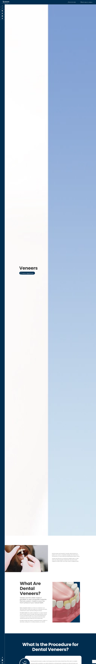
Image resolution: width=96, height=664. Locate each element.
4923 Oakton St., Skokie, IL (87, 2)
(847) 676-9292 (72, 2)
